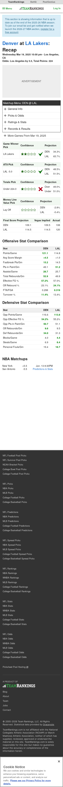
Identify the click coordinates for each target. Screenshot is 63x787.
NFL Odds (8, 634)
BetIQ (33, 2)
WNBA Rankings (11, 577)
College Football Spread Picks (17, 554)
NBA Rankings (10, 573)
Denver (10, 43)
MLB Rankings (10, 582)
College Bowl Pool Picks (15, 469)
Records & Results (19, 129)
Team (5, 701)
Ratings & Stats (17, 122)
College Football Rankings (15, 586)
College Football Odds (13, 652)
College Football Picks (14, 497)
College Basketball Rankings (17, 591)
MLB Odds (8, 647)
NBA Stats (8, 605)
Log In (57, 8)
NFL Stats (8, 601)
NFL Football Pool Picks (14, 455)
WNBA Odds (9, 643)
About (6, 696)
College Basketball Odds (15, 657)
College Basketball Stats (15, 624)
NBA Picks (8, 488)
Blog (5, 691)
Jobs (5, 705)
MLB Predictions (11, 521)
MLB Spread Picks (12, 549)
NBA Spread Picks (12, 544)
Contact (7, 710)
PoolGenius (49, 2)
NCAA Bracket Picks (13, 464)
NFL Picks (8, 483)
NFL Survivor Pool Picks (15, 460)
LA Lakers (36, 43)
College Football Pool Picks (16, 473)
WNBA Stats (9, 610)
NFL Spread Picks (11, 540)
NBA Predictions (11, 516)
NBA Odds (8, 638)
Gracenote (48, 724)
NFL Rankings (9, 568)
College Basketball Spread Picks (19, 558)
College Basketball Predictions (17, 530)
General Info (15, 109)
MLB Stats (8, 615)
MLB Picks (8, 492)
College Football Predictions (16, 525)
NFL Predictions (10, 512)
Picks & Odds (16, 115)
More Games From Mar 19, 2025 (27, 135)
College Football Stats (13, 619)
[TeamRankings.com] (31, 8)
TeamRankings (16, 2)
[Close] (59, 761)
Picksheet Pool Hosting (14, 666)
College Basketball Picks (15, 502)
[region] (31, 772)
